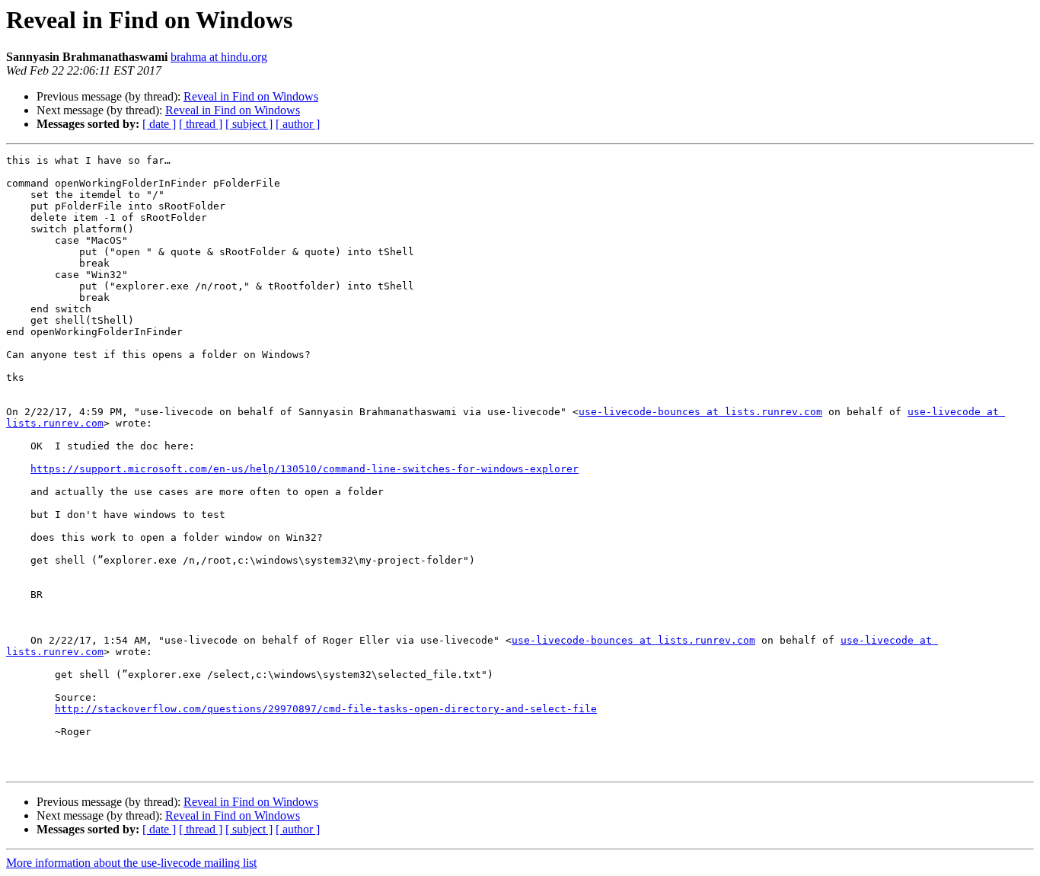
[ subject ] (249, 123)
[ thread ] (200, 123)
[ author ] (298, 123)
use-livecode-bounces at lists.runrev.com (700, 411)
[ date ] (159, 123)
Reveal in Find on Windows (250, 96)
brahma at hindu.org (219, 56)
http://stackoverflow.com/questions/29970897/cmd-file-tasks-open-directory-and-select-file (326, 709)
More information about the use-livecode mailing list (131, 862)
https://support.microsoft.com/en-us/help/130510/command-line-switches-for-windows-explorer (304, 469)
